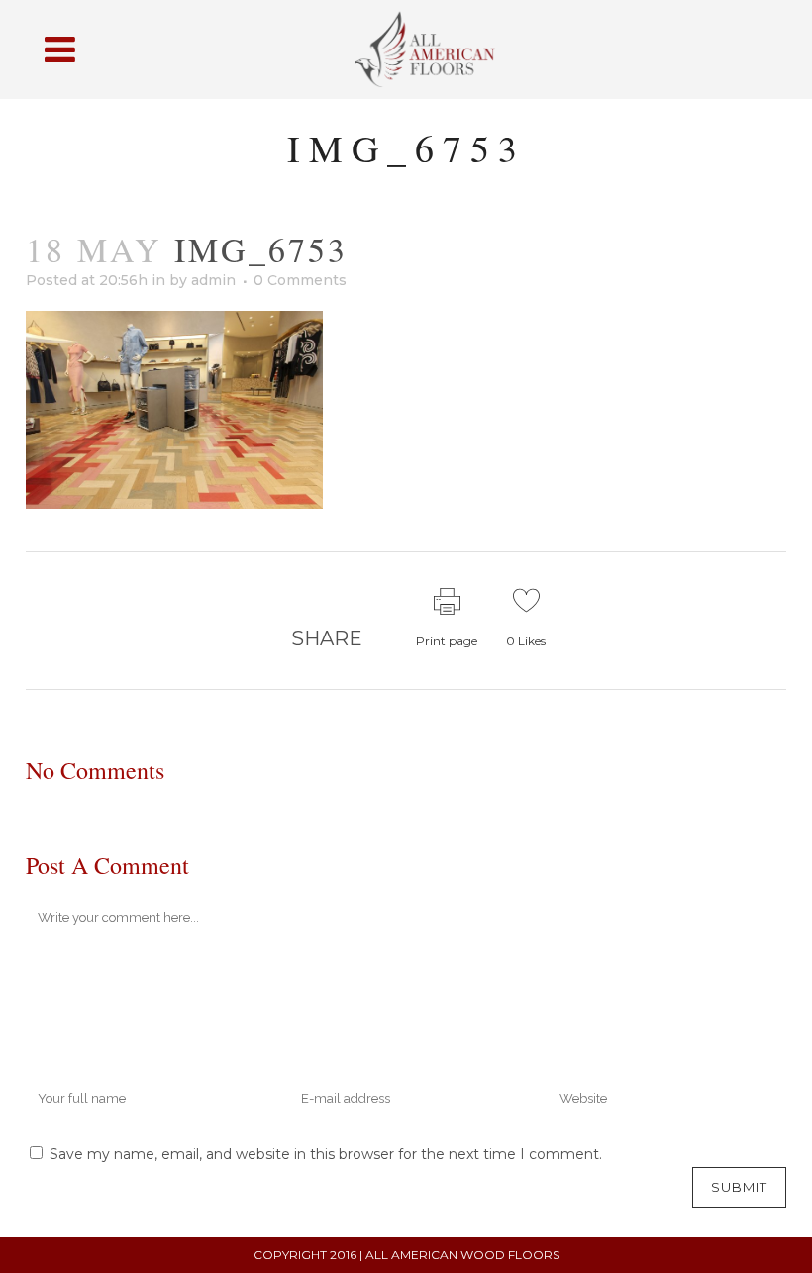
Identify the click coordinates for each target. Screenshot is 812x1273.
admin (213, 280)
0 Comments (300, 280)
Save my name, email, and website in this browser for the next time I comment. (326, 1154)
